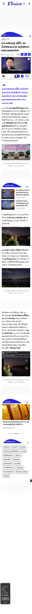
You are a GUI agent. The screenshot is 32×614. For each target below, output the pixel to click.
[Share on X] (25, 54)
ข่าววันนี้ (14, 447)
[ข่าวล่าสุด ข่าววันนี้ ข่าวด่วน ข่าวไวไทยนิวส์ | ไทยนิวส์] (14, 3)
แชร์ (19, 55)
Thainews (19, 468)
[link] (16, 194)
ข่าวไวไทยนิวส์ (8, 472)
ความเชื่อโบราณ (9, 468)
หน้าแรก (3, 39)
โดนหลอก (16, 459)
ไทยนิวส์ (6, 476)
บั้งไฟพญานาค (8, 455)
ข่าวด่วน (6, 447)
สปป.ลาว (18, 455)
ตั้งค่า (5, 602)
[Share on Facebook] (22, 54)
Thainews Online (21, 472)
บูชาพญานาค (8, 463)
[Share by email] (29, 54)
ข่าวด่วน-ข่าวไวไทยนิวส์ (11, 451)
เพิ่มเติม (6, 595)
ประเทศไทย (7, 459)
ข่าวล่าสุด (22, 447)
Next (30, 401)
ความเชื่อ (17, 463)
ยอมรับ (5, 598)
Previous (27, 401)
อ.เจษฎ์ (23, 451)
